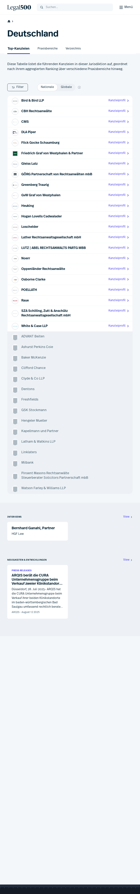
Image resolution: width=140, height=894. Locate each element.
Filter (20, 87)
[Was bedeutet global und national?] (79, 87)
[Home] (19, 7)
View (126, 516)
